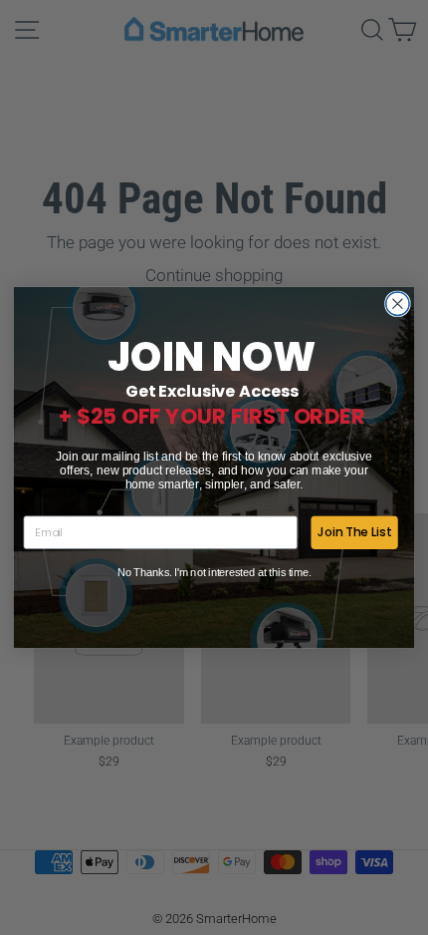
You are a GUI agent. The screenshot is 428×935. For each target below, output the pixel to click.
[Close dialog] (398, 304)
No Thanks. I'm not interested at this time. (214, 571)
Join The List (354, 531)
